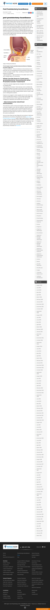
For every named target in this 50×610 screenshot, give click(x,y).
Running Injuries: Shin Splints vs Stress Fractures (40, 27)
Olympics (39, 198)
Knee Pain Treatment (21, 584)
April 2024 (39, 355)
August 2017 (39, 472)
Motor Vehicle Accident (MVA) (23, 566)
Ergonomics (39, 86)
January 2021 (39, 432)
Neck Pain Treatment (36, 578)
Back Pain (39, 66)
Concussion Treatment (8, 566)
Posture (38, 224)
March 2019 (39, 447)
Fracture (38, 117)
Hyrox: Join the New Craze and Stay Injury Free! (40, 32)
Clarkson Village (6, 596)
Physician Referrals (23, 3)
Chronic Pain (39, 73)
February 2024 (40, 360)
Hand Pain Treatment (22, 580)
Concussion (39, 75)
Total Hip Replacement (37, 564)
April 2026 (39, 294)
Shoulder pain (40, 267)
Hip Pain (38, 132)
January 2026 (39, 301)
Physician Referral (35, 555)
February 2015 (39, 530)
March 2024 (39, 358)
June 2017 (39, 477)
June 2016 (39, 502)
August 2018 (39, 459)
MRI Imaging (20, 568)
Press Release (39, 232)
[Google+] (31, 13)
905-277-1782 (26, 547)
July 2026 (39, 287)
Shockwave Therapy (36, 561)
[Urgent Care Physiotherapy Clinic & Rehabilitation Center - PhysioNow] (10, 4)
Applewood (5, 592)
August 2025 (39, 315)
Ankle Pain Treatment (7, 582)
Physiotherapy (40, 218)
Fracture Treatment (21, 578)
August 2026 (39, 285)
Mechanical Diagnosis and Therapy (40, 177)
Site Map (33, 557)
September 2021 (40, 420)
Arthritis (38, 60)
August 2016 (39, 497)
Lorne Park (19, 596)
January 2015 (39, 533)
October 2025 (40, 309)
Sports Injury (34, 562)
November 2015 (40, 516)
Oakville (33, 592)
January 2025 (39, 331)
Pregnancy (39, 226)
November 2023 (40, 367)
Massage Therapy (21, 564)
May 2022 (39, 403)
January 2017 (39, 486)
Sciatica (38, 259)
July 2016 (38, 500)
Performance (39, 213)
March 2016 (39, 507)
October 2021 (39, 417)
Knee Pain (39, 139)
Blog (18, 555)
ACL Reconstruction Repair (8, 580)
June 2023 (39, 381)
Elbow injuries (39, 84)
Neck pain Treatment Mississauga (39, 193)
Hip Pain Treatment (21, 582)
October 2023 (40, 370)
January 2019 (39, 452)
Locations (5, 590)
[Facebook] (29, 13)
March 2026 (39, 297)
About (4, 555)
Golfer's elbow (40, 123)
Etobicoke (19, 592)
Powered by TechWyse (25, 605)
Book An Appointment (37, 3)
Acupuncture (6, 564)
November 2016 (40, 489)
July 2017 (38, 475)
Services (5, 561)
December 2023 (40, 365)
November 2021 (40, 415)
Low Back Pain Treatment (22, 586)
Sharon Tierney (11, 13)
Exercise (38, 102)
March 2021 (39, 429)
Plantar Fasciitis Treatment (37, 580)
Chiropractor (39, 71)
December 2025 (40, 304)
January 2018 (39, 461)
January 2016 (39, 512)
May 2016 (39, 504)
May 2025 (39, 322)
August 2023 (39, 376)
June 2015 (39, 523)
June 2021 (39, 427)
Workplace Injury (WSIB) (37, 574)
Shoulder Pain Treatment (37, 582)
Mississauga (34, 590)
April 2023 (39, 385)
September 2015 (40, 521)
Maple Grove (20, 598)
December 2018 (40, 454)
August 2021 (39, 422)
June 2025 (39, 319)
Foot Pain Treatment (7, 586)
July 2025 (39, 317)
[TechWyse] (25, 608)
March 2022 (39, 406)
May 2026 (39, 292)
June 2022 (39, 401)
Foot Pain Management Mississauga (40, 108)
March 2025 (39, 327)
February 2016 (40, 509)
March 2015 (39, 528)
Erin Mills (19, 590)
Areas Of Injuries (7, 578)
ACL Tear (39, 54)
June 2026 (39, 290)
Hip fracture (39, 129)
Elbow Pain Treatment (7, 584)
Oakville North (35, 594)
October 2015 (39, 519)
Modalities (39, 185)
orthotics (39, 201)
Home (4, 553)
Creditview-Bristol (7, 598)
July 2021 (38, 424)
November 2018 (40, 457)
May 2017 (39, 479)
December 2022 (40, 390)
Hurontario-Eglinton (21, 594)
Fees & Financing (35, 553)
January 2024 (40, 362)
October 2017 (39, 466)
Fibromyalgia (39, 104)
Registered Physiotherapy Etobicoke (40, 250)
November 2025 (40, 306)
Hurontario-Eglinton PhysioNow (39, 136)
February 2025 (40, 329)
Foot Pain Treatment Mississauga (39, 113)
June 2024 (39, 351)
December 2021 (40, 413)
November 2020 (40, 438)
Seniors (38, 261)
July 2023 (39, 378)
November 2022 (40, 392)
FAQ (18, 557)
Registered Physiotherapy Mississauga (40, 255)
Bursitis (38, 68)
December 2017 (40, 464)
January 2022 (39, 410)
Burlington (5, 594)
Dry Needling (39, 82)
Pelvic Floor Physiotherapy (23, 572)
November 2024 (40, 337)
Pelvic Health (39, 207)
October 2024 (40, 340)
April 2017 (39, 482)
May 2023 (39, 383)
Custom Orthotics (7, 570)
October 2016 (39, 491)
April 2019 (39, 445)
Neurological (39, 196)
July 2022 (39, 398)
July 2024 (39, 348)
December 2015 (40, 514)
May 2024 (39, 353)
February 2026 (40, 299)
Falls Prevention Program (8, 572)
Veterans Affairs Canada (37, 572)
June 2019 (39, 440)
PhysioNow (18, 125)
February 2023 (40, 388)
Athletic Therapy (6, 562)
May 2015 (39, 526)
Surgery (38, 270)
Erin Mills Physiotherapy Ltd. (40, 94)
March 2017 (39, 484)
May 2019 (39, 442)
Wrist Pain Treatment (36, 587)
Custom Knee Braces (7, 568)
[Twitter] (33, 13)
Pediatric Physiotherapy (22, 570)
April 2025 (39, 324)
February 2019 (40, 450)
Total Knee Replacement (37, 566)
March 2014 (39, 535)
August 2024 (39, 346)
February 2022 (40, 408)
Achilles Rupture (40, 47)
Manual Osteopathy (21, 562)
